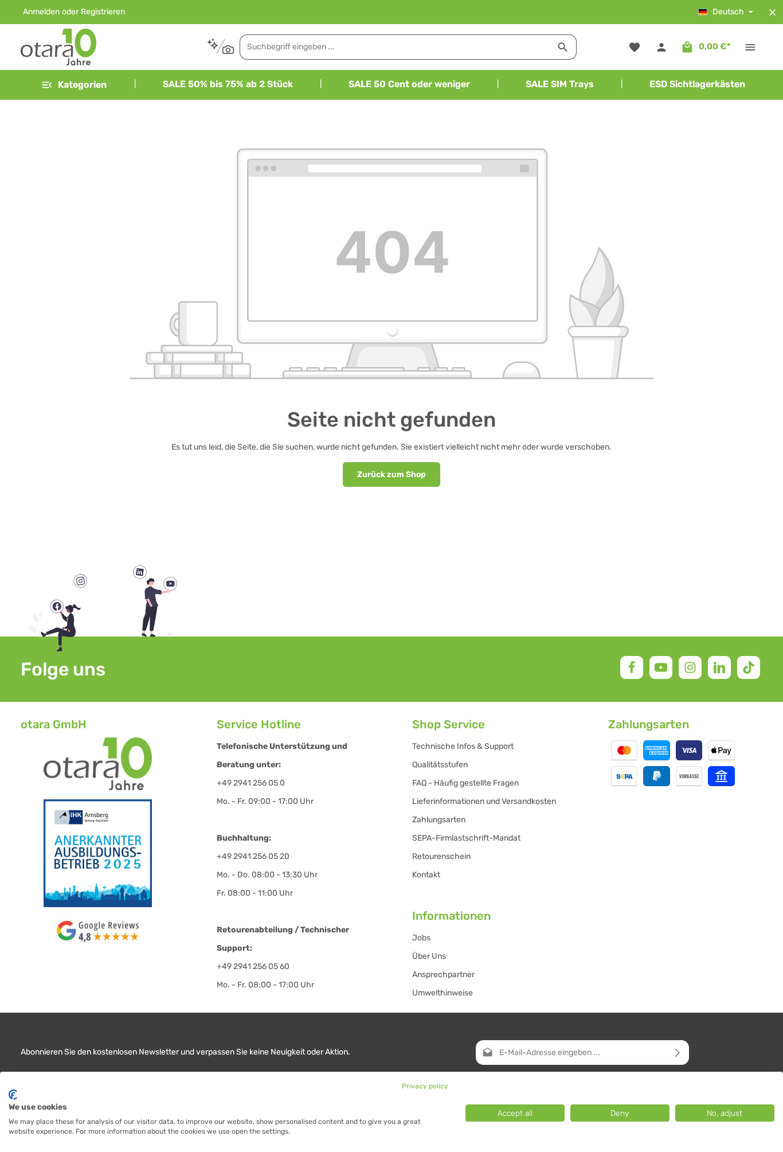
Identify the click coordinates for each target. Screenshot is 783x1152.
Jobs (421, 938)
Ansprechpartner (443, 974)
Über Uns (429, 956)
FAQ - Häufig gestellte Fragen (465, 783)
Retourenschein (441, 856)
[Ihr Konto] (661, 47)
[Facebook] (631, 667)
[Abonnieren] (678, 1052)
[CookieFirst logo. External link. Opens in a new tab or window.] (13, 1094)
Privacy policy (425, 1086)
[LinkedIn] (719, 667)
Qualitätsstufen (440, 765)
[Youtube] (660, 667)
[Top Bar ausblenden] (772, 12)
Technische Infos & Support (463, 746)
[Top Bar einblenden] (750, 47)
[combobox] (395, 47)
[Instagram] (690, 667)
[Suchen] (563, 47)
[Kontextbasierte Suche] (220, 46)
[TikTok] (748, 667)
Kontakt (426, 875)
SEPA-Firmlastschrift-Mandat (466, 838)
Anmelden (41, 12)
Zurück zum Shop (391, 474)
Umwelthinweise (442, 993)
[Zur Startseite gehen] (58, 47)
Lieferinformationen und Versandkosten (484, 801)
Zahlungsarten (438, 820)
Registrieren (103, 12)
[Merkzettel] (634, 47)
